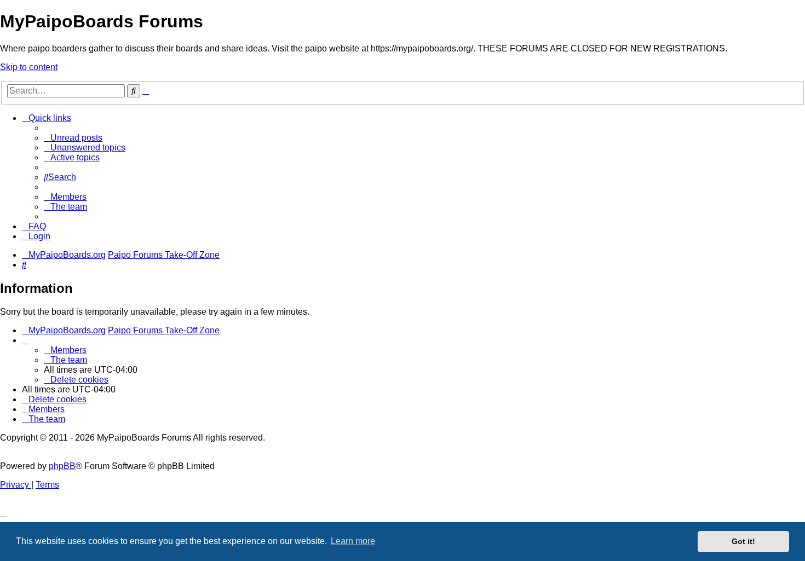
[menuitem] (73, 137)
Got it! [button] (743, 541)
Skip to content (29, 67)
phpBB (62, 466)
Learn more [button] (353, 541)
